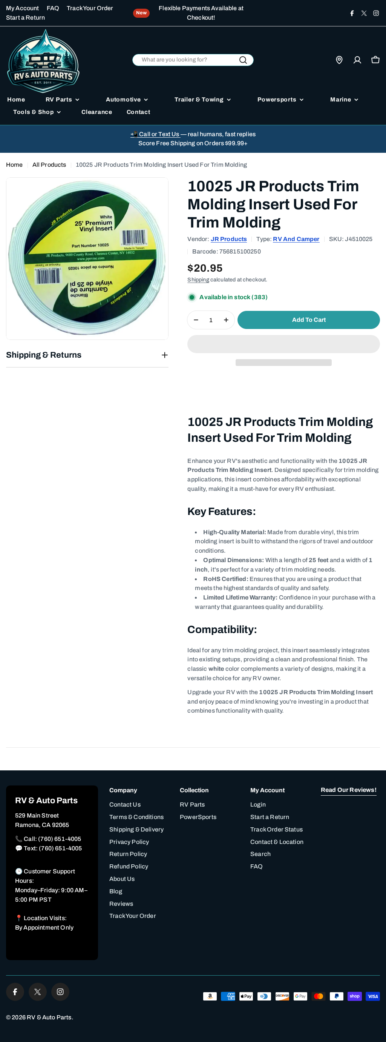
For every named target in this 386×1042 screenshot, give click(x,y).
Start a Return (25, 17)
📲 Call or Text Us (155, 134)
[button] (283, 344)
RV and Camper (296, 239)
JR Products (229, 239)
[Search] (243, 60)
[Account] (357, 60)
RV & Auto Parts (49, 1017)
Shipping (198, 280)
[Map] (339, 60)
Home (14, 164)
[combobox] (193, 60)
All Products (49, 164)
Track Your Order (90, 8)
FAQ (53, 8)
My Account (22, 8)
